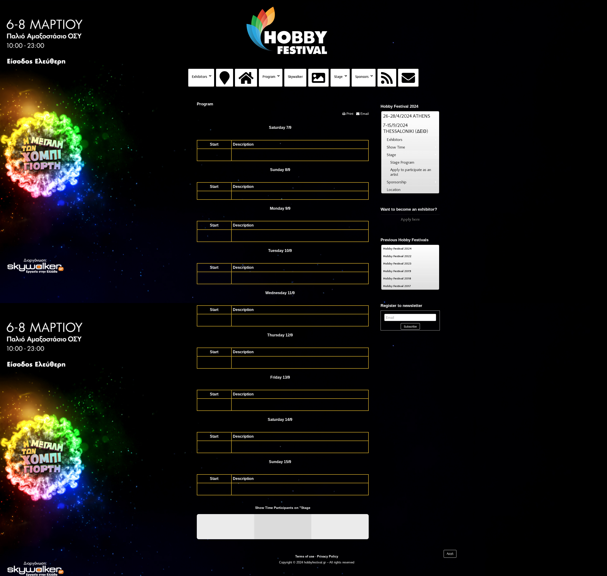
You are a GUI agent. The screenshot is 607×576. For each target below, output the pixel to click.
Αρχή (450, 553)
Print (349, 114)
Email (364, 114)
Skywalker (295, 77)
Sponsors (361, 77)
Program (268, 77)
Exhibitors (199, 77)
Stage (338, 77)
